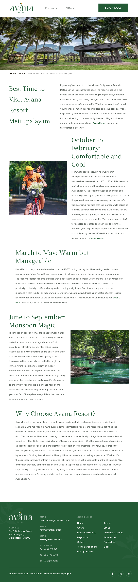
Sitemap (13, 573)
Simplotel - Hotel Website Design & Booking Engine (44, 573)
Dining (107, 528)
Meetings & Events (86, 532)
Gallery (80, 542)
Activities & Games (113, 532)
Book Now (113, 7)
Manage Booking (85, 551)
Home (13, 73)
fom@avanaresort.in (50, 530)
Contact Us (109, 542)
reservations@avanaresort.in (55, 520)
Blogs (22, 73)
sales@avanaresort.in (51, 539)
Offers (70, 8)
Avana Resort (99, 123)
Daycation (82, 537)
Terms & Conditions (87, 547)
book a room (97, 238)
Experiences (110, 537)
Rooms (50, 8)
